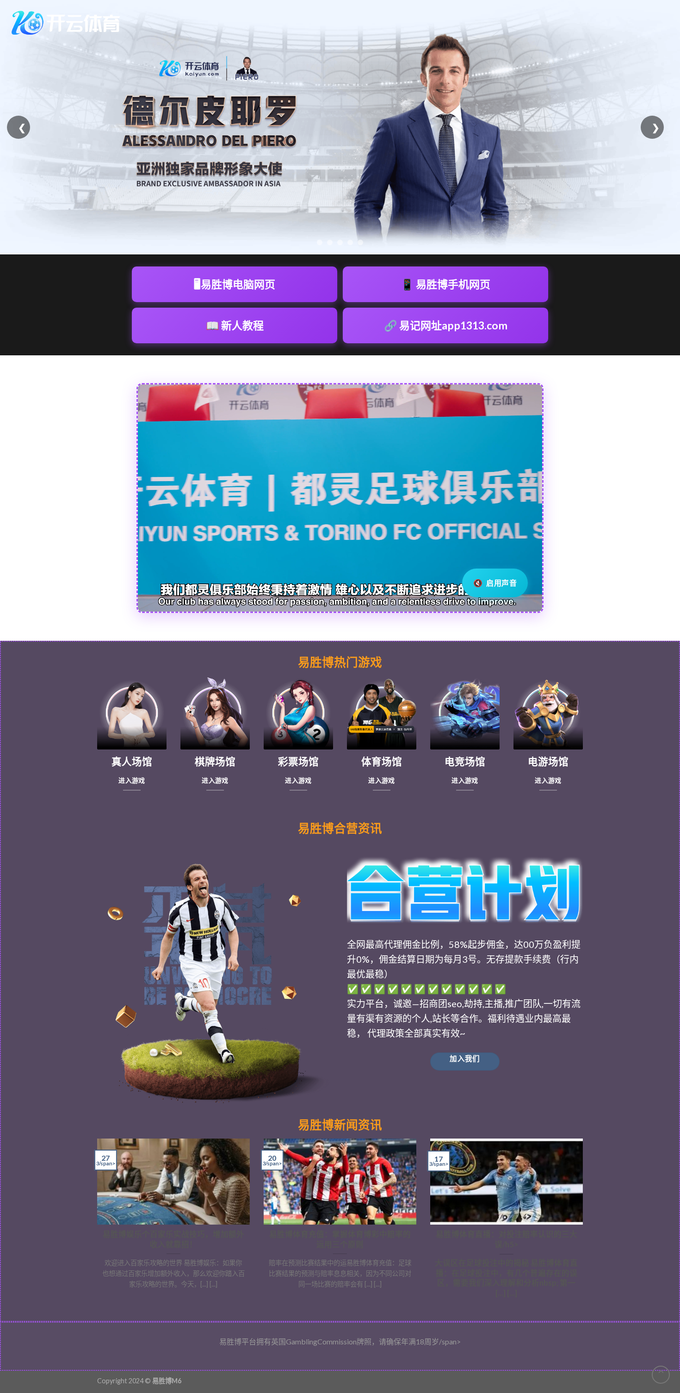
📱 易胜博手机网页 (445, 284)
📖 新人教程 (235, 325)
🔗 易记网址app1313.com (445, 325)
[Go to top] (661, 1375)
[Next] (585, 1222)
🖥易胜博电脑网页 (234, 284)
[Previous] (95, 1222)
